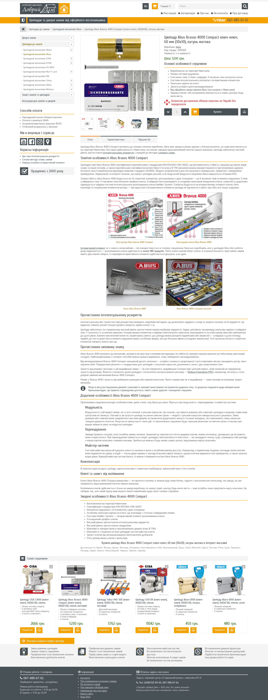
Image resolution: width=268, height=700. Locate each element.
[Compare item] (244, 111)
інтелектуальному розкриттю (118, 153)
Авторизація (188, 13)
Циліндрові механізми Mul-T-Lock (47, 71)
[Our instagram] (39, 141)
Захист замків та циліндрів (47, 94)
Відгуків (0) (144, 139)
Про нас (204, 13)
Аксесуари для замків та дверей (38, 101)
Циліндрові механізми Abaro (47, 50)
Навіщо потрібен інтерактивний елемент (43, 162)
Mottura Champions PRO (200, 372)
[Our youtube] (23, 141)
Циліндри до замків (47, 44)
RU (145, 6)
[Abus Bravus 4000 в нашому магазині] (194, 282)
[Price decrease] (168, 111)
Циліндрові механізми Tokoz (47, 80)
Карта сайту (86, 694)
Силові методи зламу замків (37, 159)
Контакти (85, 678)
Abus (178, 47)
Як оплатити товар (90, 684)
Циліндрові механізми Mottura (47, 89)
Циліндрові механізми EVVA (47, 63)
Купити (217, 111)
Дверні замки (47, 37)
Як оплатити (221, 13)
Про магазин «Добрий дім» (94, 687)
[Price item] (185, 111)
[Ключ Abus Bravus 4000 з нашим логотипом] (134, 282)
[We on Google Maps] (47, 141)
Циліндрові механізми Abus (37, 54)
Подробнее (27, 629)
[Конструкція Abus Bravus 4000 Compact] (134, 216)
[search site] (245, 6)
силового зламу (166, 153)
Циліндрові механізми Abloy (47, 85)
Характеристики (115, 139)
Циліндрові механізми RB (36, 76)
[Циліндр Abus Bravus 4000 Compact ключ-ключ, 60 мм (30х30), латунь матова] (120, 74)
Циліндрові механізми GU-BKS (38, 67)
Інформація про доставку (93, 690)
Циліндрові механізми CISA (47, 58)
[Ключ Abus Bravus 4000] (194, 216)
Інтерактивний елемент (92, 248)
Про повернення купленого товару (98, 681)
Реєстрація (169, 13)
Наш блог (85, 697)
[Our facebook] (31, 141)
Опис (90, 139)
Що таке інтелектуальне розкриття (40, 156)
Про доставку (240, 13)
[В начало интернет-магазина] (23, 29)
